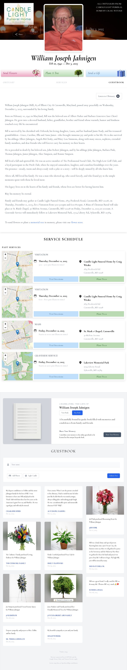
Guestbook (116, 82)
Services (61, 82)
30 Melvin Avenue (92, 335)
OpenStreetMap (65, 663)
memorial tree (37, 222)
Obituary (9, 82)
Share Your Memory (112, 435)
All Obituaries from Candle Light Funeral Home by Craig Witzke (109, 7)
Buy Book (77, 413)
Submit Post (113, 476)
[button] (17, 264)
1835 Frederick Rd (92, 269)
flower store (77, 222)
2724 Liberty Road (92, 366)
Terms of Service (69, 659)
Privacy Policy (58, 659)
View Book (64, 413)
